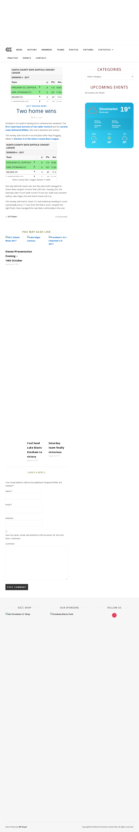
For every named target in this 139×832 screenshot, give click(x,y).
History (32, 49)
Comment (10, 543)
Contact (41, 58)
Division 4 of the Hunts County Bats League (36, 138)
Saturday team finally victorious (56, 447)
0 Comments (61, 216)
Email (8, 504)
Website (9, 518)
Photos (73, 49)
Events (27, 58)
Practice (13, 58)
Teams (60, 49)
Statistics (104, 49)
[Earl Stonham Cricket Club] (8, 49)
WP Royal (23, 827)
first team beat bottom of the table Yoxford (28, 126)
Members (47, 49)
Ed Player (12, 216)
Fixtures (88, 49)
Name (9, 491)
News (19, 49)
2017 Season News (36, 106)
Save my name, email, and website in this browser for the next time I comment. (34, 537)
